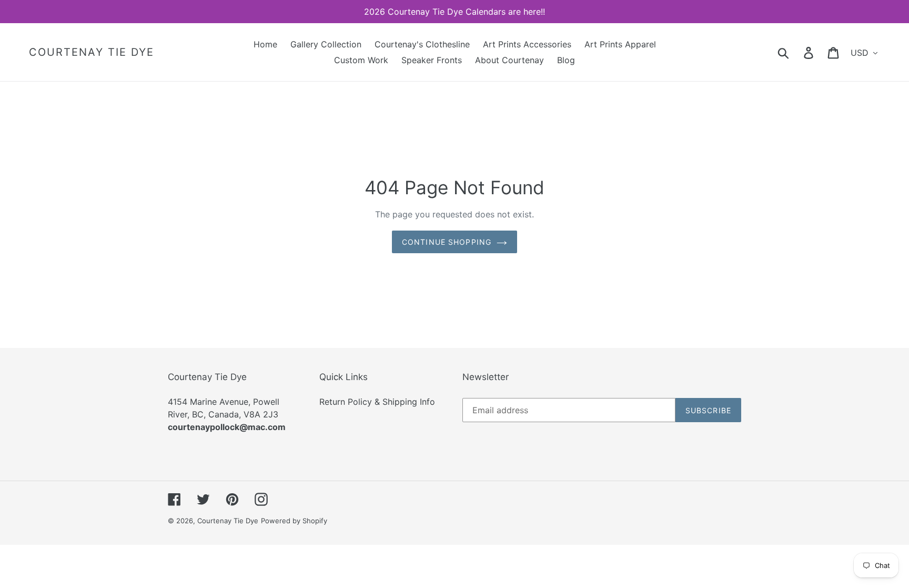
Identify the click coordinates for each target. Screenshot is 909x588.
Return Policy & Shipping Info (377, 401)
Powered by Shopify (294, 520)
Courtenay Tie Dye (91, 52)
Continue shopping (446, 241)
